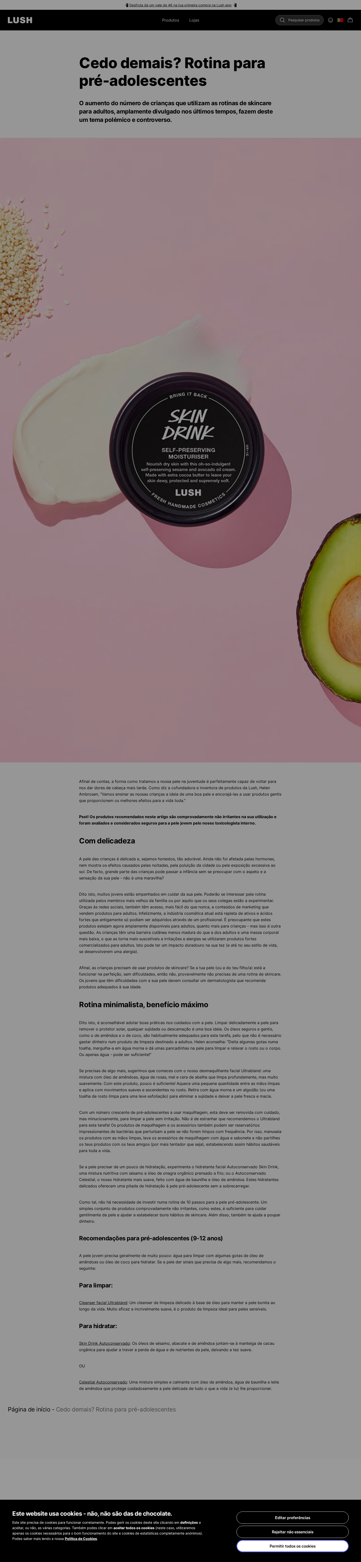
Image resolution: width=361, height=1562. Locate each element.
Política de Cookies (81, 1539)
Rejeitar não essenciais (292, 1531)
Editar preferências (292, 1517)
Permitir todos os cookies (293, 1546)
